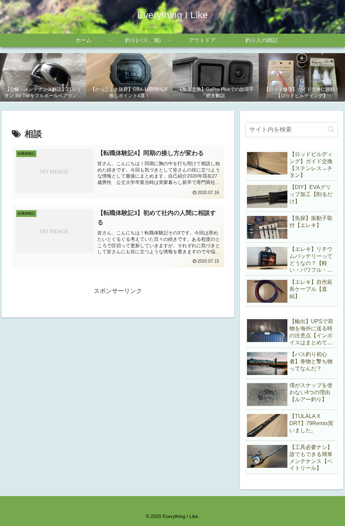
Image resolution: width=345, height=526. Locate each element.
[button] (331, 129)
